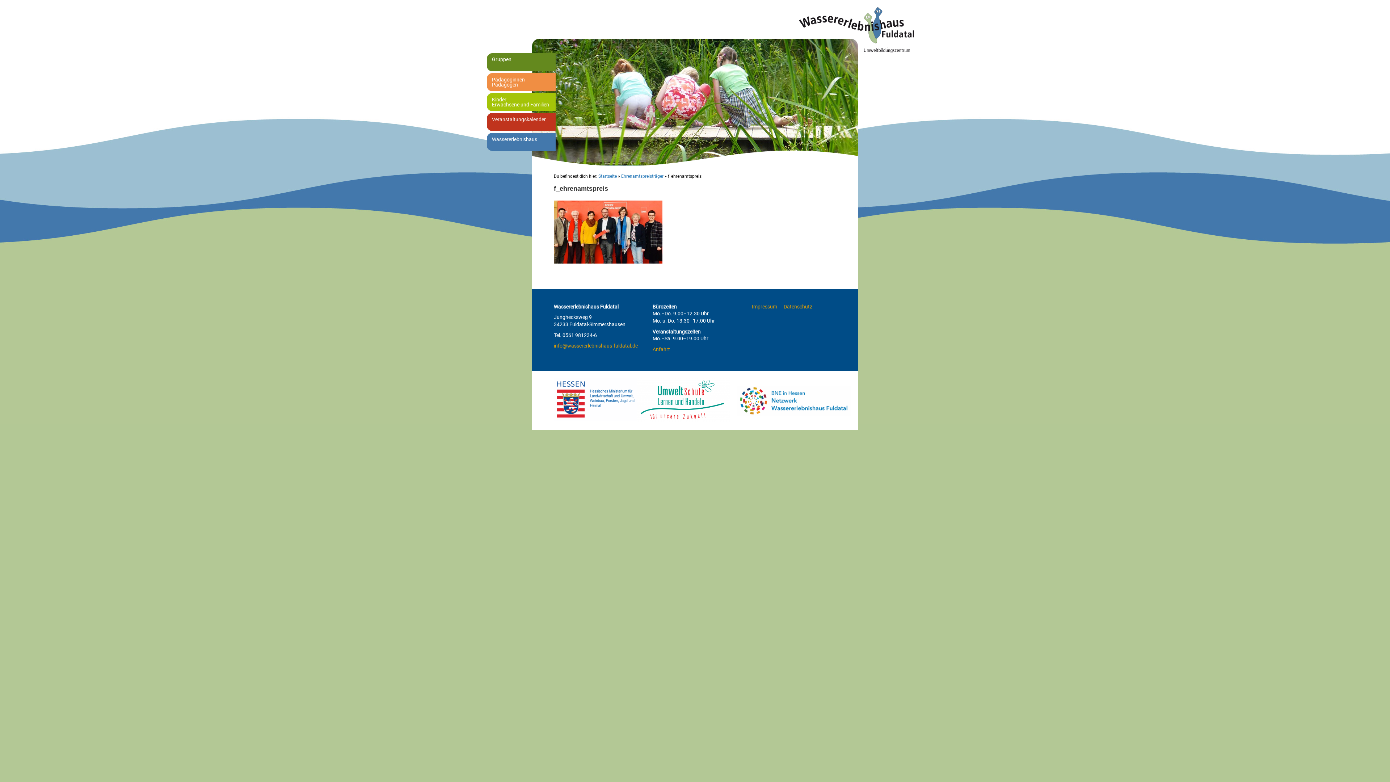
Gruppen (501, 59)
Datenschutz (798, 307)
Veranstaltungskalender (519, 119)
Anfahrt (661, 349)
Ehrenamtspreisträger (642, 176)
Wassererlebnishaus (514, 139)
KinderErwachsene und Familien (520, 102)
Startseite (607, 176)
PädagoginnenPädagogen (508, 82)
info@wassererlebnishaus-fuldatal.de (596, 346)
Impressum (764, 307)
